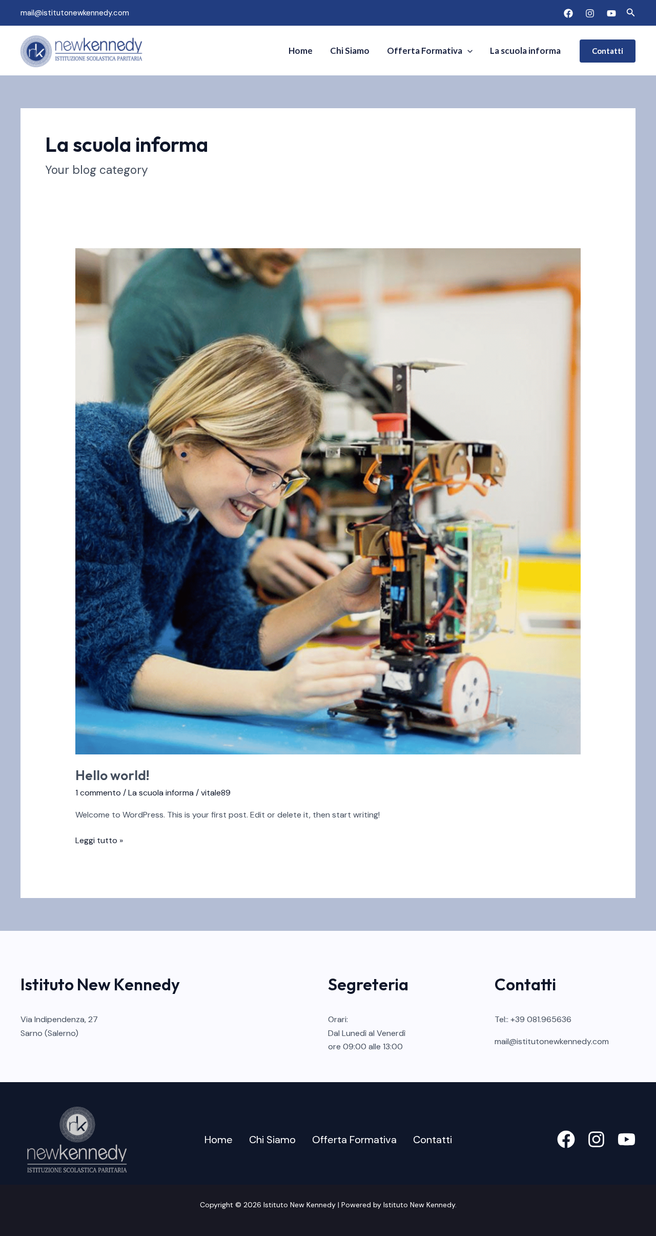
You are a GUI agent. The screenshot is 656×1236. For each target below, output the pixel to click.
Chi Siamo (350, 50)
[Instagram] (589, 13)
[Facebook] (568, 13)
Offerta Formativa (424, 50)
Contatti (432, 1139)
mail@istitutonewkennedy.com (74, 13)
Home (301, 50)
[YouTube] (611, 13)
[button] (631, 13)
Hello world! (112, 775)
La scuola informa (525, 50)
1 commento (98, 792)
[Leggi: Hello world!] (328, 500)
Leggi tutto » (99, 840)
